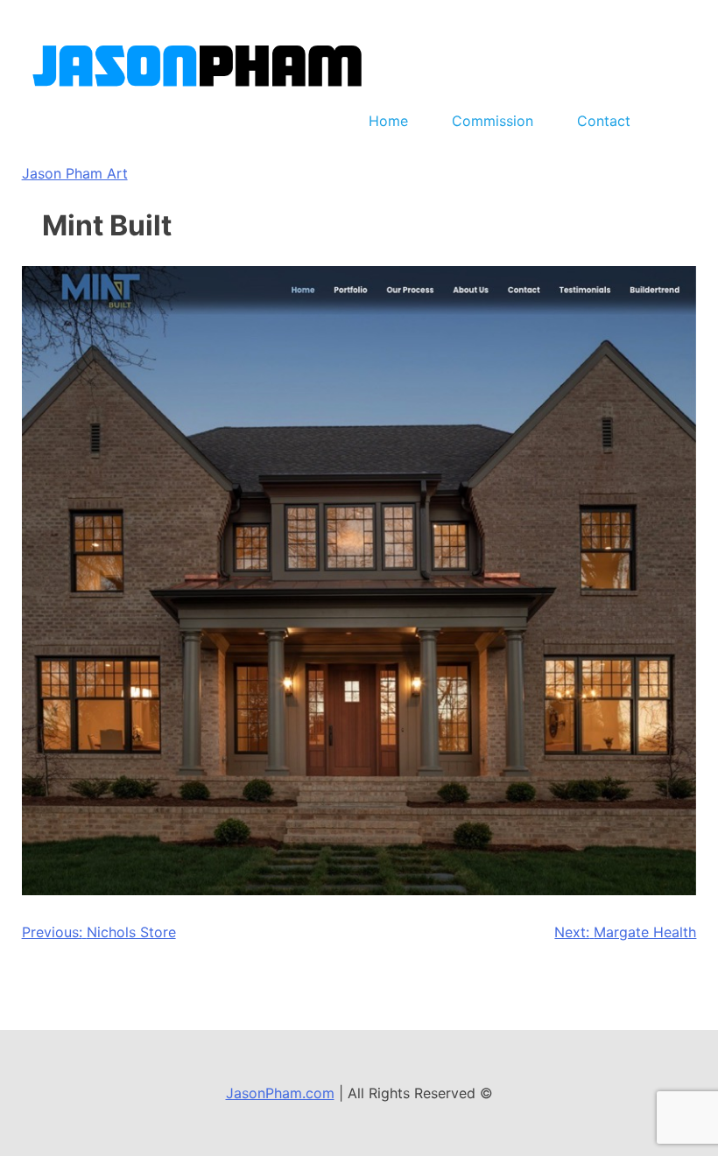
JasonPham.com (280, 1093)
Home (388, 121)
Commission (492, 121)
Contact (603, 121)
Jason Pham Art (75, 173)
